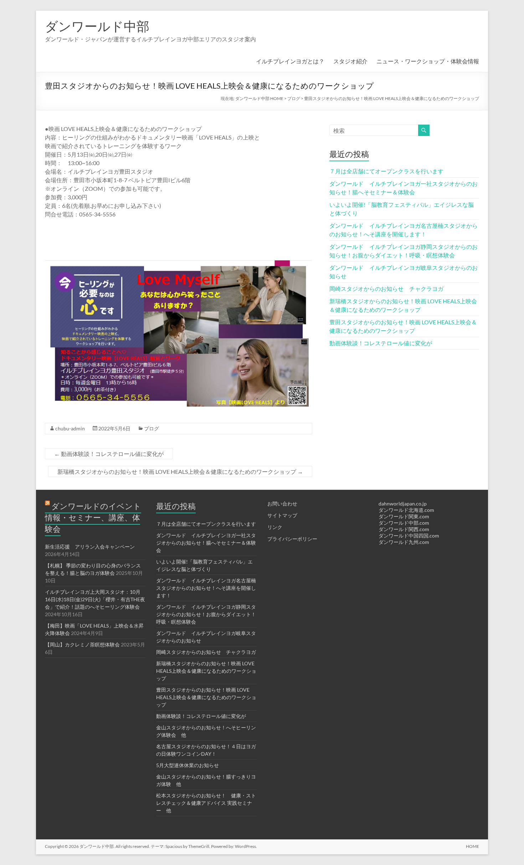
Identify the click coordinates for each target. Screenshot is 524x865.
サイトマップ (282, 515)
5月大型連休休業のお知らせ (187, 765)
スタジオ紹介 (350, 61)
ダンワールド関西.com (404, 529)
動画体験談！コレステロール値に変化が (109, 453)
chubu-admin (70, 428)
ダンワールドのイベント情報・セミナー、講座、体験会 (93, 517)
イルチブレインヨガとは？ (290, 61)
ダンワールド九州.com (404, 542)
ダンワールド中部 (97, 26)
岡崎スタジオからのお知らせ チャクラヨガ (386, 288)
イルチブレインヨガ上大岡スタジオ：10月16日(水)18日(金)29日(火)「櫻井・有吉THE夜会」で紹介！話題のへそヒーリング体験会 (95, 599)
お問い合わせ (282, 503)
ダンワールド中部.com (404, 523)
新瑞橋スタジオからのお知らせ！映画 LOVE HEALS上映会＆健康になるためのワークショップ (180, 471)
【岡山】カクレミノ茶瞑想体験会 (82, 644)
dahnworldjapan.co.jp (403, 503)
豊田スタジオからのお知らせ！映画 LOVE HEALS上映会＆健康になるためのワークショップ (206, 697)
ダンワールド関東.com (404, 516)
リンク (274, 527)
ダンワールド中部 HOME (259, 98)
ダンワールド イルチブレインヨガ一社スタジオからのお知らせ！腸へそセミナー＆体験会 (206, 542)
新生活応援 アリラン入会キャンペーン (90, 547)
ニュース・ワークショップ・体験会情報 (427, 61)
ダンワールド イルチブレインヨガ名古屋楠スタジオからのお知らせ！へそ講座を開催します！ (206, 587)
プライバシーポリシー (292, 539)
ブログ (293, 98)
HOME (472, 846)
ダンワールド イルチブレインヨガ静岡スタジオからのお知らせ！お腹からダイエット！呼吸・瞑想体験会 (206, 614)
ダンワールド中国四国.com (409, 536)
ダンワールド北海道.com (406, 510)
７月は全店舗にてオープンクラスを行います (386, 171)
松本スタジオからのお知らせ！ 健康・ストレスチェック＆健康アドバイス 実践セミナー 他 (206, 802)
